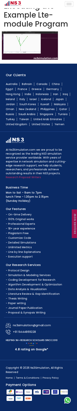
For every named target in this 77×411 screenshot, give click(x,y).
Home (9, 378)
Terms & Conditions (27, 378)
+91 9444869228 (24, 331)
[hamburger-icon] (69, 4)
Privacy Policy (51, 378)
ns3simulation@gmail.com (32, 325)
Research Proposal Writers (23, 177)
